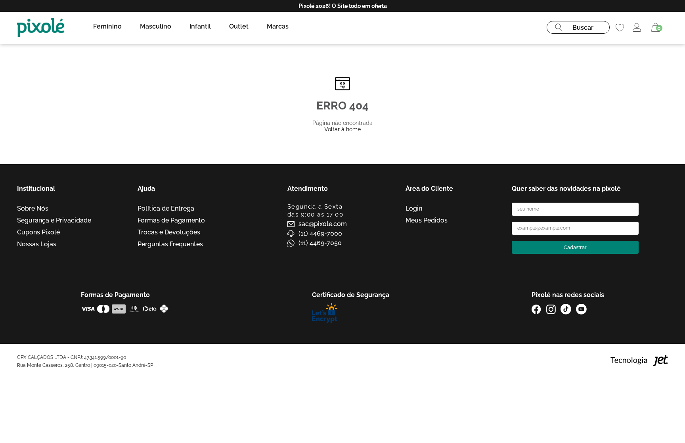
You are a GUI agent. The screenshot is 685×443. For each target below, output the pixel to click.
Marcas (278, 26)
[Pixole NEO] (41, 27)
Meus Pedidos (427, 220)
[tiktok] (566, 309)
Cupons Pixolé (38, 232)
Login (414, 208)
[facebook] (536, 309)
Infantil (200, 26)
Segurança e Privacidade (54, 220)
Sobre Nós (32, 208)
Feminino (107, 26)
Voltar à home (342, 129)
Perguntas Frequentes (170, 244)
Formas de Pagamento (171, 220)
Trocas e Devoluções (169, 232)
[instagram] (551, 309)
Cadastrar (575, 247)
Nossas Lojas (36, 244)
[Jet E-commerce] (639, 361)
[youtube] (581, 309)
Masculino (155, 26)
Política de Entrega (166, 208)
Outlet (239, 26)
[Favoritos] (620, 27)
